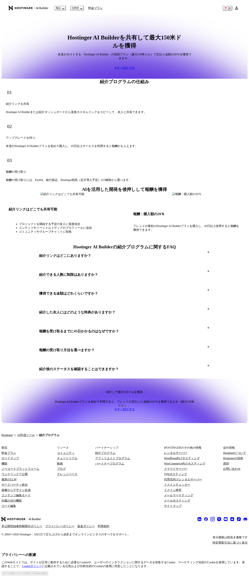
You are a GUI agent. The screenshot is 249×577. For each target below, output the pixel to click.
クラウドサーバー (175, 468)
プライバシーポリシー (59, 526)
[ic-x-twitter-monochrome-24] (219, 519)
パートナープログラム (109, 463)
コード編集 (8, 505)
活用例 (75, 8)
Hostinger (7, 435)
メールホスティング (177, 500)
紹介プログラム (105, 452)
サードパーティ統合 (14, 484)
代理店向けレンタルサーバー (183, 479)
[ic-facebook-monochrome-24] (206, 519)
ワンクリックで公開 (14, 474)
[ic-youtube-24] (225, 519)
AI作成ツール (26, 435)
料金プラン (95, 7)
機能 (4, 463)
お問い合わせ (232, 468)
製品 (58, 8)
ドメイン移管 (173, 490)
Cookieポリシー (32, 566)
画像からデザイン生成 (16, 490)
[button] (124, 255)
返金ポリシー (86, 526)
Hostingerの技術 (233, 458)
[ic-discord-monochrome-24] (245, 519)
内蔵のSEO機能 (11, 500)
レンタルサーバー (175, 452)
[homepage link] (29, 8)
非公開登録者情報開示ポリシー (21, 526)
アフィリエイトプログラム (112, 458)
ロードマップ (10, 458)
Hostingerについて (234, 452)
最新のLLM (8, 479)
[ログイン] (236, 8)
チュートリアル (67, 458)
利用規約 (103, 526)
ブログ (61, 468)
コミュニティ (66, 452)
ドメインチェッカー (177, 484)
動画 (60, 463)
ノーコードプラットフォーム (20, 468)
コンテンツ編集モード (16, 495)
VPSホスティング (175, 474)
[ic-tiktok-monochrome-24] (239, 519)
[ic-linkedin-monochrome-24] (199, 519)
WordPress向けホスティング (182, 458)
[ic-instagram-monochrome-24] (212, 519)
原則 (226, 463)
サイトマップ (173, 505)
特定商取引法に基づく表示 (230, 542)
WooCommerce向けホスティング (184, 463)
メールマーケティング (178, 495)
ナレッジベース (67, 474)
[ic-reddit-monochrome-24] (232, 519)
